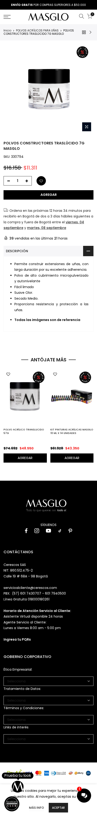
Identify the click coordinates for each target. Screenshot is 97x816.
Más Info (36, 807)
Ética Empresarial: (18, 669)
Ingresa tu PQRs (17, 639)
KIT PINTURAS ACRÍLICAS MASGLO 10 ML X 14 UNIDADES (71, 431)
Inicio (7, 30)
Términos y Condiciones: (24, 708)
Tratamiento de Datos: (22, 688)
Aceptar (58, 808)
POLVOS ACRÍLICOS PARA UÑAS (37, 30)
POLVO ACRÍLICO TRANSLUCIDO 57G (24, 431)
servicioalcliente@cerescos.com (30, 587)
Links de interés (16, 727)
